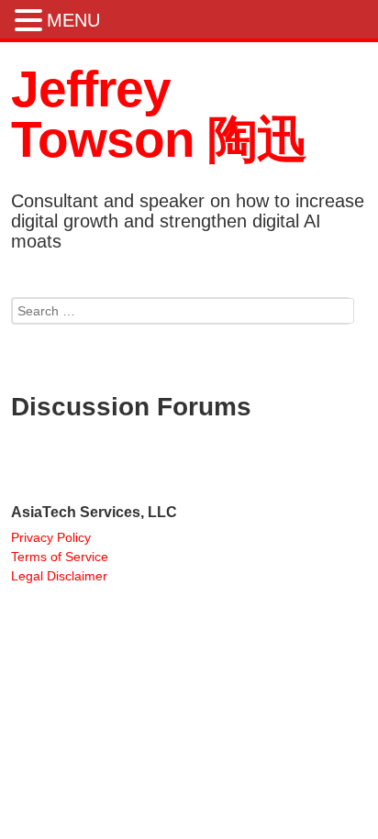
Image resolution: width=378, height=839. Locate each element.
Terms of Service (59, 556)
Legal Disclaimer (59, 576)
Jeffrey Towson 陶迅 (158, 114)
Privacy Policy (51, 537)
